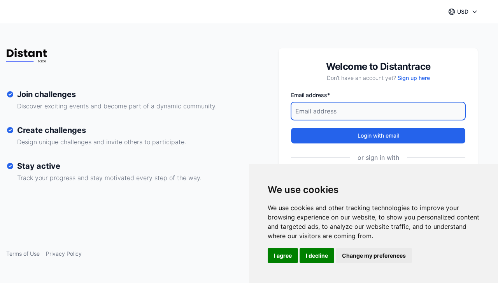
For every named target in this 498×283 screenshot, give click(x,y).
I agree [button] (283, 255)
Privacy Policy (64, 253)
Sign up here (414, 77)
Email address (310, 95)
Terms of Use (23, 253)
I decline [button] (317, 255)
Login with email (378, 135)
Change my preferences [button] (374, 255)
